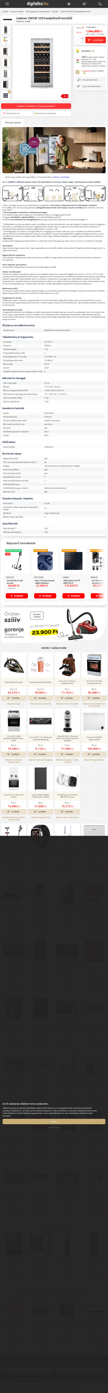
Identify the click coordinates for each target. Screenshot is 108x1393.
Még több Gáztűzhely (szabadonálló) (13, 761)
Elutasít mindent (54, 1127)
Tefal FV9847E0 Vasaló (14, 682)
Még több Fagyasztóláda (94, 760)
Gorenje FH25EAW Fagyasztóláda (94, 738)
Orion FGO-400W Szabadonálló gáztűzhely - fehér (13, 738)
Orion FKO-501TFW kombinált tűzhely (94, 682)
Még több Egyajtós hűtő (40, 817)
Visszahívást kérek (89, 79)
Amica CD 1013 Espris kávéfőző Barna (67, 682)
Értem (54, 1121)
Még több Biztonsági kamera (67, 817)
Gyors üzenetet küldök (91, 86)
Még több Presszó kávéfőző (67, 704)
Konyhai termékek (17, 12)
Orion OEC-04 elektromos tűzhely (14, 795)
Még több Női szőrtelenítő (41, 704)
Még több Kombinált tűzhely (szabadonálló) (94, 705)
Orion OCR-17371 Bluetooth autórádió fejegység (40, 738)
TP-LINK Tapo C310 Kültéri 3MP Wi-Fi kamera (67, 795)
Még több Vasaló (13, 704)
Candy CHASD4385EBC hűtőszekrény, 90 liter (41, 795)
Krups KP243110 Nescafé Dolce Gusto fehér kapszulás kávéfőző (67, 738)
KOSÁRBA (18, 595)
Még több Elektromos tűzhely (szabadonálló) (13, 818)
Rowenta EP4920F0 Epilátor (41, 682)
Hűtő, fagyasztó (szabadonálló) (38, 12)
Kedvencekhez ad (12, 113)
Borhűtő (55, 12)
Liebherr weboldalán (61, 177)
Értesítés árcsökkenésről (46, 113)
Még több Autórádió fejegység (40, 760)
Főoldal (5, 12)
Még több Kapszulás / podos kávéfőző (67, 761)
